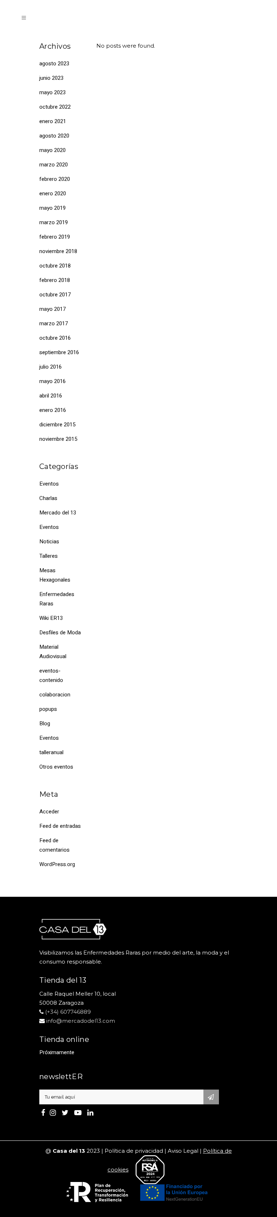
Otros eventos (56, 767)
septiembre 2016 (59, 352)
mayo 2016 (52, 381)
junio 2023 (51, 78)
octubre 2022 (55, 107)
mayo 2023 (52, 92)
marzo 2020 (53, 165)
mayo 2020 (52, 150)
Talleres (48, 556)
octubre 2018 (55, 266)
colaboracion (54, 695)
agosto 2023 (54, 64)
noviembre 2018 (58, 251)
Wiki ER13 (51, 618)
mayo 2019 (52, 208)
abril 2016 (50, 396)
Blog (44, 723)
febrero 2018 (54, 280)
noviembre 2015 (58, 439)
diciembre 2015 (57, 425)
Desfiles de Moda (60, 632)
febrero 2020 (54, 179)
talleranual (51, 752)
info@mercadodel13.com (80, 1020)
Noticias (49, 542)
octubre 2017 (55, 295)
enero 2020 (52, 193)
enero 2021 (52, 121)
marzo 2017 (53, 323)
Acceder (49, 812)
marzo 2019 (53, 222)
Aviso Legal (183, 1150)
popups (48, 709)
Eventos (49, 484)
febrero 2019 (54, 237)
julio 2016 (50, 367)
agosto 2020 (54, 136)
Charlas (48, 498)
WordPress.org (57, 864)
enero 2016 (52, 410)
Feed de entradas (60, 826)
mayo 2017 (52, 309)
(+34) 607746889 (68, 1011)
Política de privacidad (134, 1150)
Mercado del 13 (57, 513)
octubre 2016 (55, 338)
